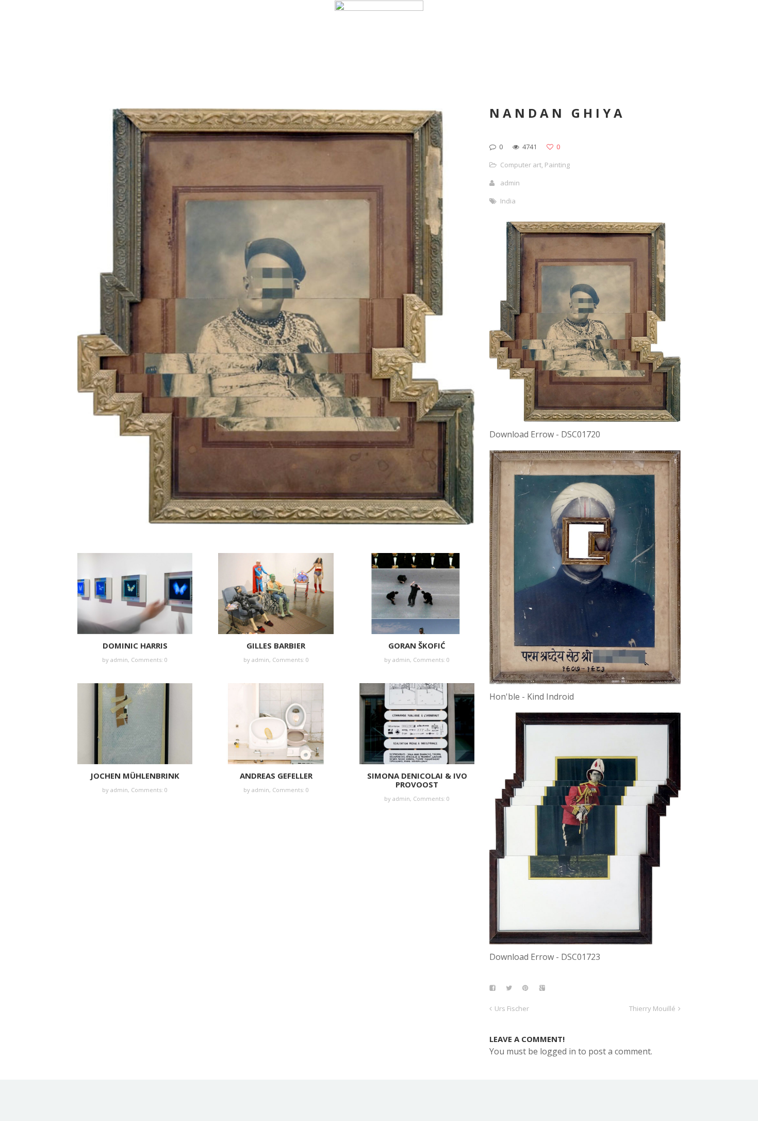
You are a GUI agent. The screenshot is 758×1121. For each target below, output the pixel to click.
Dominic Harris (135, 645)
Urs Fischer (512, 1008)
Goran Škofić (417, 645)
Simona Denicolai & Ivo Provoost (417, 780)
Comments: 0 (149, 660)
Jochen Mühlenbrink (134, 775)
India (508, 201)
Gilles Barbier (275, 645)
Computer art (520, 164)
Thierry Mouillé (652, 1008)
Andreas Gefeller (276, 775)
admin (119, 660)
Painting (557, 164)
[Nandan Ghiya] (585, 418)
